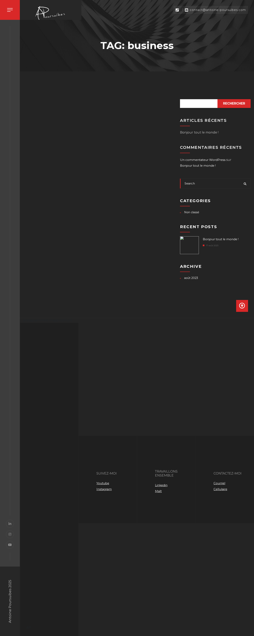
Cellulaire (220, 489)
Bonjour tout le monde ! (199, 132)
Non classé (191, 212)
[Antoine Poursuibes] (50, 14)
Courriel (219, 483)
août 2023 (191, 278)
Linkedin (161, 485)
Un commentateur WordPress (202, 160)
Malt (158, 491)
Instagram (104, 489)
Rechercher (234, 103)
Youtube (102, 483)
